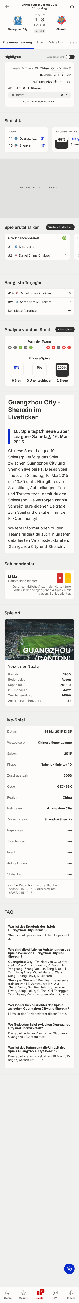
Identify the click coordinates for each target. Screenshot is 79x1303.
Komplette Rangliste (22, 310)
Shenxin (55, 546)
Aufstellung (56, 42)
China (67, 797)
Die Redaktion (23, 885)
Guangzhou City (23, 546)
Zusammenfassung (17, 42)
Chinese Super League (55, 742)
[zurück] (7, 6)
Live (40, 42)
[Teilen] (72, 6)
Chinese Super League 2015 (39, 5)
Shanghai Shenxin (58, 819)
